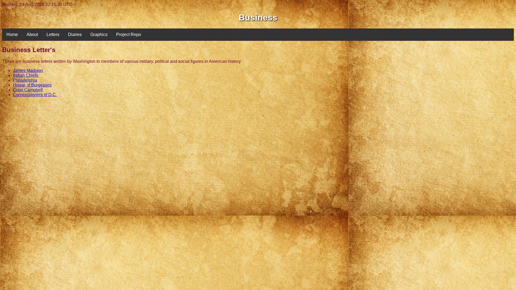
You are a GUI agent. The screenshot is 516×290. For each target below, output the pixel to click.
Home (12, 34)
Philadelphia (25, 80)
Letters (52, 34)
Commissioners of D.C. (35, 94)
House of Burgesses (32, 85)
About (32, 34)
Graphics (99, 34)
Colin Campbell (28, 90)
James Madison (28, 70)
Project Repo (128, 34)
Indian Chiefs (25, 75)
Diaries (75, 34)
